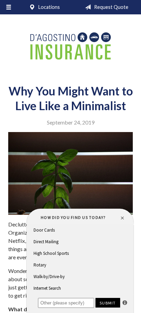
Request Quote (110, 7)
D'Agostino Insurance (70, 46)
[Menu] (8, 7)
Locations (48, 7)
